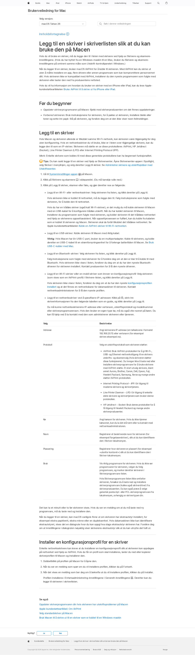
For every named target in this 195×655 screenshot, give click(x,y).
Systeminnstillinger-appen (63, 174)
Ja (44, 633)
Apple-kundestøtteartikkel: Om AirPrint (60, 608)
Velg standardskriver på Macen (56, 613)
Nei (60, 633)
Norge (165, 650)
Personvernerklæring (82, 650)
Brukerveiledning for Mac (47, 11)
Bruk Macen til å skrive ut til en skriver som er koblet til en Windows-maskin (80, 617)
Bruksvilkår (97, 650)
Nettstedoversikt (125, 650)
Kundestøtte (39, 641)
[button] (158, 3)
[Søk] (100, 23)
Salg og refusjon (110, 650)
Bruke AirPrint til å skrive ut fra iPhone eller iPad (89, 89)
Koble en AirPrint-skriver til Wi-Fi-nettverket (102, 225)
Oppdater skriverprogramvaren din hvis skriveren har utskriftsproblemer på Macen (83, 604)
